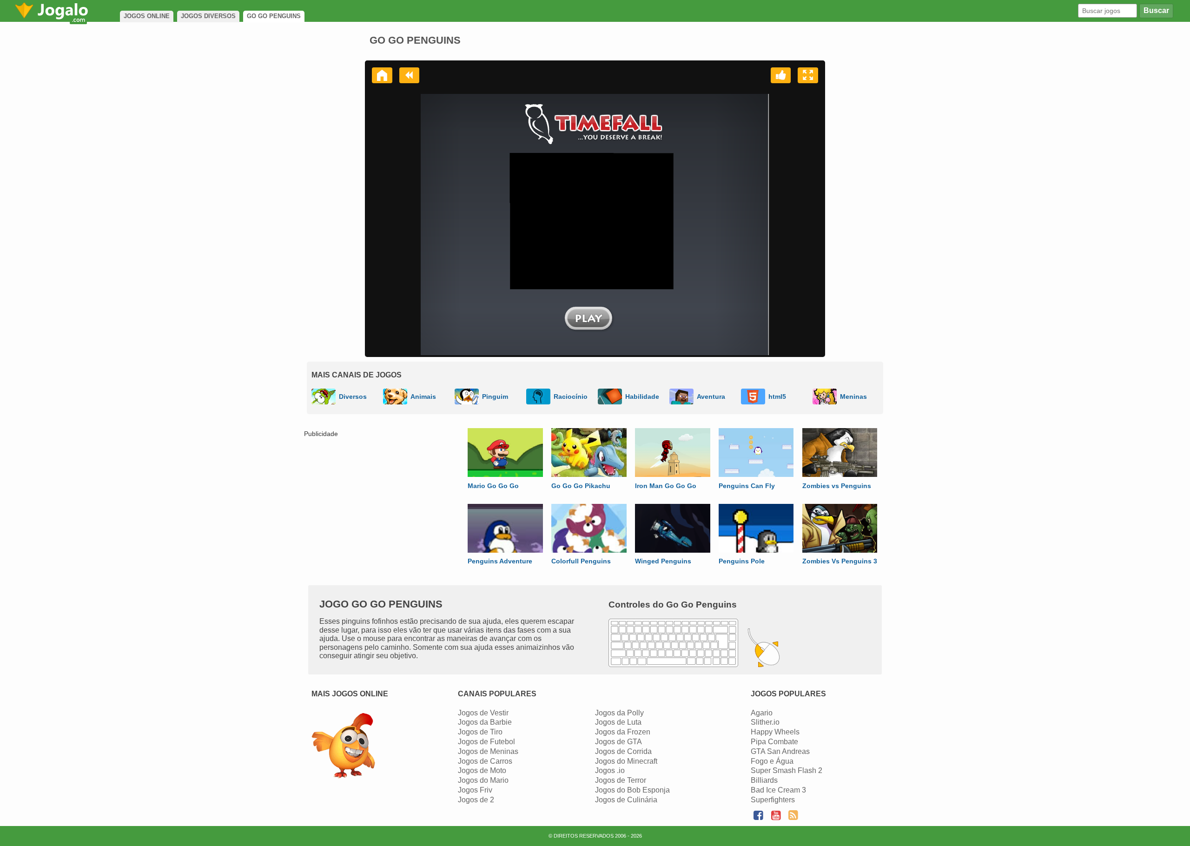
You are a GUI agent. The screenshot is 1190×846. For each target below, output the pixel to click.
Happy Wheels (775, 732)
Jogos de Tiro (480, 732)
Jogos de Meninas (488, 751)
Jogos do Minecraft (626, 761)
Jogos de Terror (620, 780)
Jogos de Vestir (483, 713)
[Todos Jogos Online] (343, 746)
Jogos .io (610, 770)
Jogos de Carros (485, 761)
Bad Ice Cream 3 (778, 790)
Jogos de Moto (482, 770)
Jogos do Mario (483, 780)
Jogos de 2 (476, 800)
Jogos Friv (475, 790)
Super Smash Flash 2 (786, 770)
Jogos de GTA (618, 742)
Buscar (1156, 10)
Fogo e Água (772, 761)
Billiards (764, 780)
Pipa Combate (774, 742)
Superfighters (773, 800)
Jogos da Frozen (622, 732)
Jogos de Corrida (623, 751)
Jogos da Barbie (485, 722)
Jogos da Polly (619, 713)
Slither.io (765, 722)
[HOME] (382, 75)
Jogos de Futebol (486, 742)
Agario (762, 713)
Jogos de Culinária (626, 800)
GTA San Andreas (780, 751)
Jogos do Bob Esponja (632, 790)
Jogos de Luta (618, 722)
